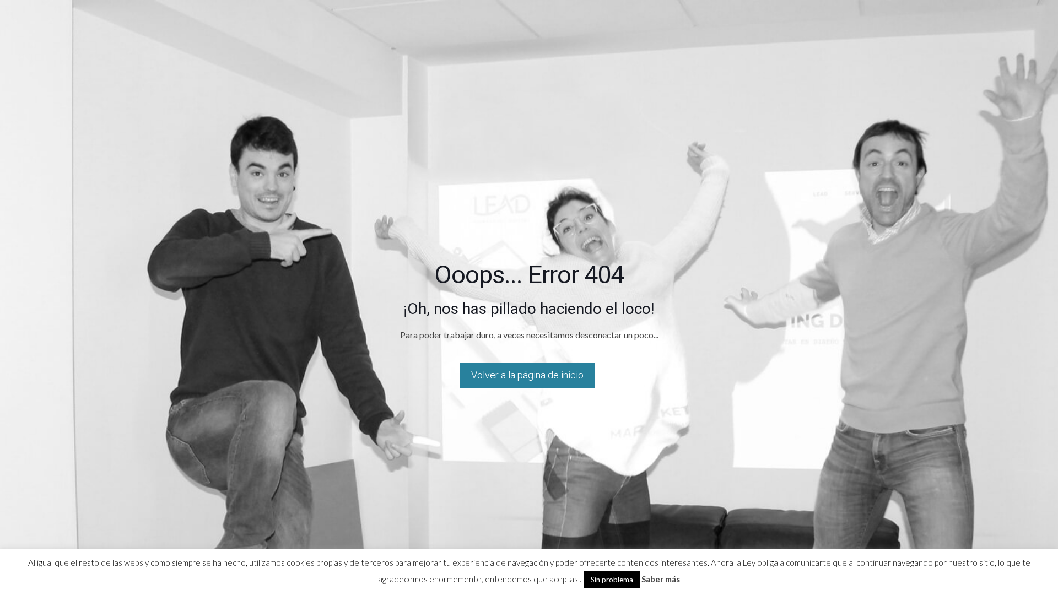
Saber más (660, 579)
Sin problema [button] (612, 579)
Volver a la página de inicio (527, 375)
